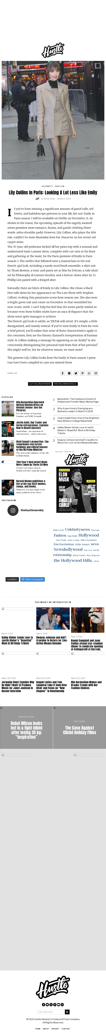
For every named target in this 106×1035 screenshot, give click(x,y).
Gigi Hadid (72, 536)
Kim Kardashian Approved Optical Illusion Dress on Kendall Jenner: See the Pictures (30, 406)
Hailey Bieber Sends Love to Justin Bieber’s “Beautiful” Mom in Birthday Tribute (76, 430)
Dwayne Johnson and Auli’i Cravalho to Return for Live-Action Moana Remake (77, 441)
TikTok (96, 561)
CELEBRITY (47, 186)
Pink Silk (96, 550)
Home (38, 1029)
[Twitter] (76, 373)
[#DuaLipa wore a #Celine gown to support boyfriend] (42, 524)
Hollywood (88, 535)
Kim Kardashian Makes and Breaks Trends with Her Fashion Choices (86, 685)
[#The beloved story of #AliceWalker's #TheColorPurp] (8, 570)
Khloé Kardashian (89, 540)
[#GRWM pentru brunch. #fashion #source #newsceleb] (31, 558)
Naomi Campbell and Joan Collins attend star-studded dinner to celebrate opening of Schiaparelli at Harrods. (87, 644)
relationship (62, 555)
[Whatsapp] (89, 373)
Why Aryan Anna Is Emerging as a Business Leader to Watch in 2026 (75, 410)
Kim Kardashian (64, 544)
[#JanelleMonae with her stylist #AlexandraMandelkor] (19, 570)
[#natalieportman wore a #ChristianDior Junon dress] (31, 524)
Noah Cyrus (88, 550)
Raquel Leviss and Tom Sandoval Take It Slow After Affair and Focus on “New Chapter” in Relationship (51, 686)
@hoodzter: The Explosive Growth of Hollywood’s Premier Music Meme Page (78, 400)
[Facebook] (62, 373)
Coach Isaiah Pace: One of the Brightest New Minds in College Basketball (78, 419)
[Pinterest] (82, 373)
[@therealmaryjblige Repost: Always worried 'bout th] (19, 535)
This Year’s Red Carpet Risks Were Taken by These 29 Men (32, 463)
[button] (67, 1012)
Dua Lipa (95, 530)
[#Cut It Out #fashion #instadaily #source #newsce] (19, 547)
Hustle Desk (49, 198)
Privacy (55, 1029)
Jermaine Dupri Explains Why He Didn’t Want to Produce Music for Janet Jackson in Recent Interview (18, 686)
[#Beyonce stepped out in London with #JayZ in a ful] (42, 535)
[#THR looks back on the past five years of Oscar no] (42, 570)
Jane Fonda (61, 540)
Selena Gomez (79, 555)
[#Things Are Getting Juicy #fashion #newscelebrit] (8, 558)
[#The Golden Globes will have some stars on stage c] (31, 570)
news (95, 544)
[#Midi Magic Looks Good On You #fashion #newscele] (8, 547)
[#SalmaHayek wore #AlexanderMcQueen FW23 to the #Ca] (8, 535)
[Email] (96, 373)
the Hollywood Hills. (65, 384)
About (46, 1029)
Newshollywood (68, 549)
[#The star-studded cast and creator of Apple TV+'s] (31, 547)
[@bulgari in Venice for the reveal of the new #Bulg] (42, 547)
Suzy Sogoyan (93, 555)
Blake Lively (58, 530)
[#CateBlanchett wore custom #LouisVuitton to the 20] (8, 524)
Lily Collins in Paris (39, 384)
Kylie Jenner (82, 544)
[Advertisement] (53, 25)
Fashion (60, 535)
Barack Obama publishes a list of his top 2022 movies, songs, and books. (31, 483)
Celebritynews (77, 529)
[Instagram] (51, 1004)
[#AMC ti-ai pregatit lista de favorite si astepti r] (19, 558)
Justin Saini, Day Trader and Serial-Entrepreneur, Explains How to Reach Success (32, 425)
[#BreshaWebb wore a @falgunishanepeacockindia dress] (19, 524)
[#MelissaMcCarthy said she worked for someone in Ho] (42, 558)
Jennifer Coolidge (73, 540)
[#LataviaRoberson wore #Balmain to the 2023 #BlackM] (31, 535)
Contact (66, 1029)
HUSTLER (59, 186)
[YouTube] (58, 1004)
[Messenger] (69, 373)
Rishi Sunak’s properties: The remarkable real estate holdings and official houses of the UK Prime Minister (32, 446)
